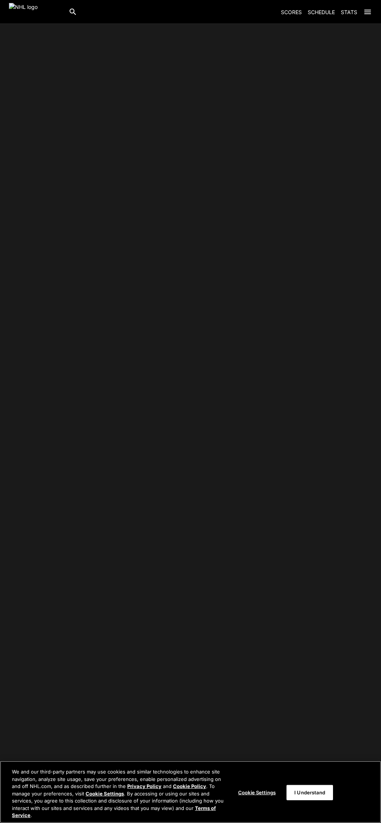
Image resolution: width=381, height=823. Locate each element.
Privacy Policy (144, 786)
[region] (190, 792)
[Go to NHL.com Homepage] (36, 12)
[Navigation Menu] (367, 11)
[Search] (72, 11)
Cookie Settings (105, 794)
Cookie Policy (189, 786)
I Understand (309, 792)
